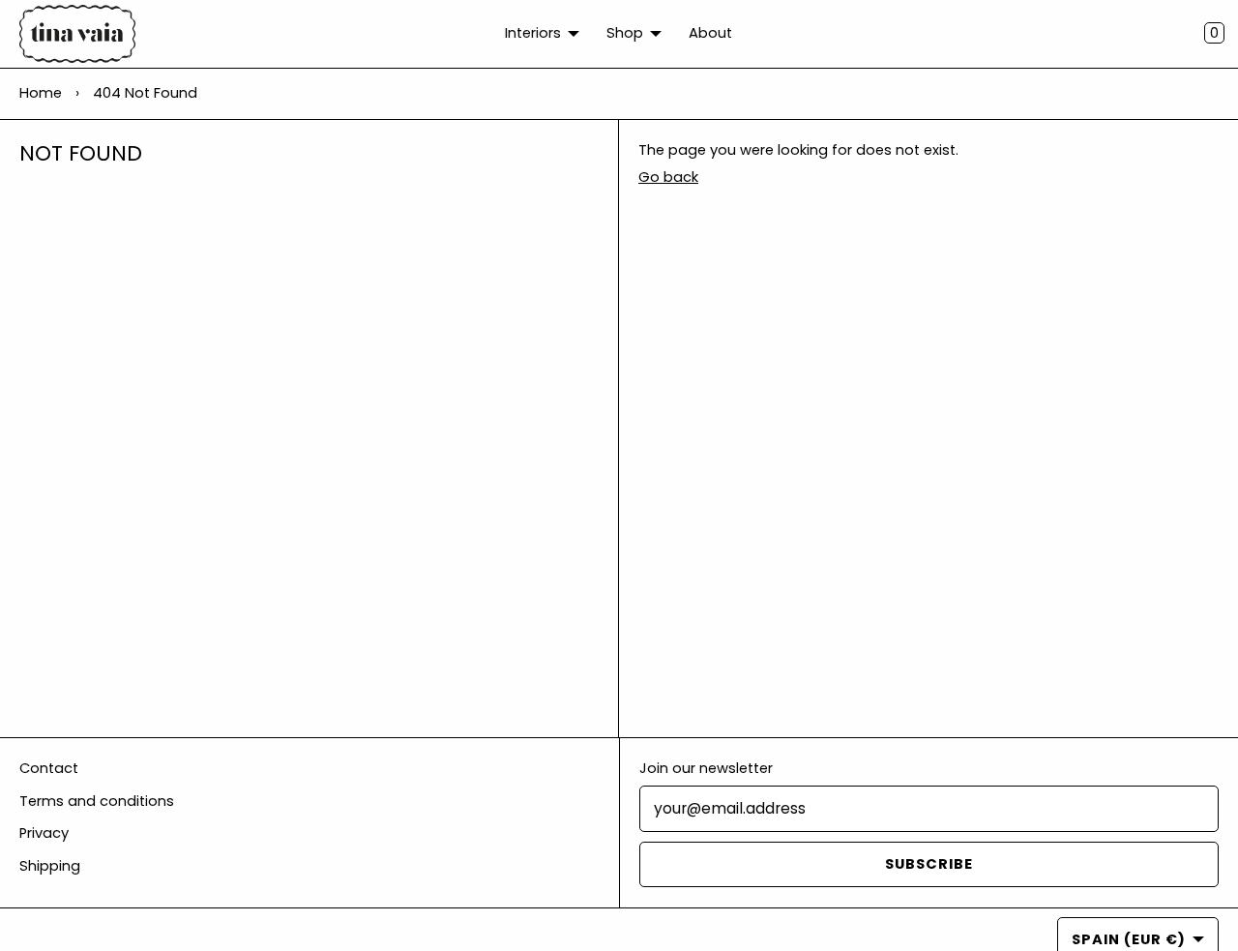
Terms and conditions (96, 801)
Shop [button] (624, 33)
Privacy (44, 833)
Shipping (49, 866)
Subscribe (929, 864)
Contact (48, 768)
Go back (668, 177)
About (710, 33)
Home (40, 93)
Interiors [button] (533, 33)
